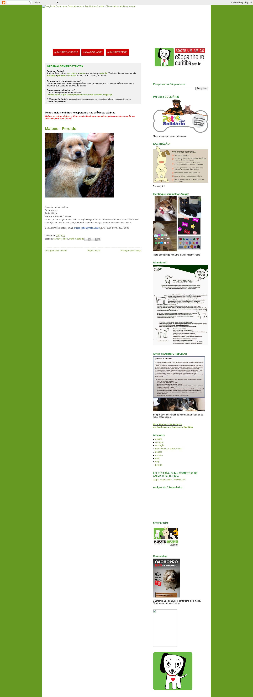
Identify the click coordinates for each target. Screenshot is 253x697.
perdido (80, 239)
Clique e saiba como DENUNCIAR (169, 479)
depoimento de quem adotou (168, 449)
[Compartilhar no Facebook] (96, 239)
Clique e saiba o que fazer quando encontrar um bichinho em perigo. (80, 94)
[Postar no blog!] (89, 239)
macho (72, 239)
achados (51, 75)
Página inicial (93, 250)
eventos (159, 455)
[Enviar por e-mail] (86, 239)
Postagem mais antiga (130, 250)
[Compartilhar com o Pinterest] (99, 239)
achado (158, 439)
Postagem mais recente (56, 250)
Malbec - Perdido (60, 128)
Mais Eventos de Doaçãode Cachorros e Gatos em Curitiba (173, 425)
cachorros (72, 73)
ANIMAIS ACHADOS (92, 52)
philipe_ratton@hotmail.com (87, 228)
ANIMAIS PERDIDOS (117, 52)
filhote (65, 239)
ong (157, 461)
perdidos (61, 75)
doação (158, 452)
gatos (82, 73)
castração (159, 445)
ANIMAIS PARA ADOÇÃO (66, 52)
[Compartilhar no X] (92, 239)
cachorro (57, 239)
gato (157, 458)
